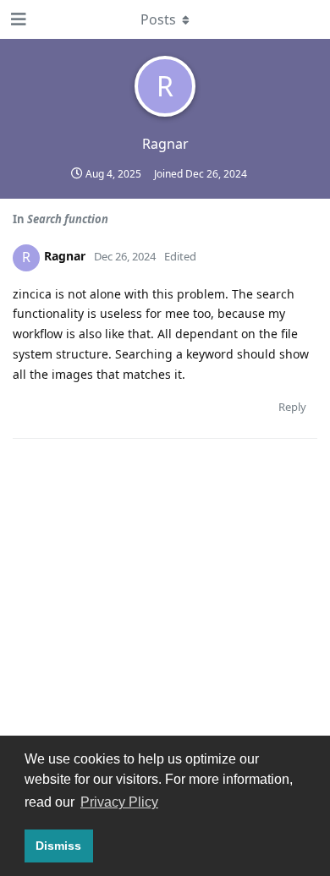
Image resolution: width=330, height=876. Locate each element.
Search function (67, 219)
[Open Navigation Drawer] (17, 19)
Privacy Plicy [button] (119, 802)
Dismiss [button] (58, 845)
